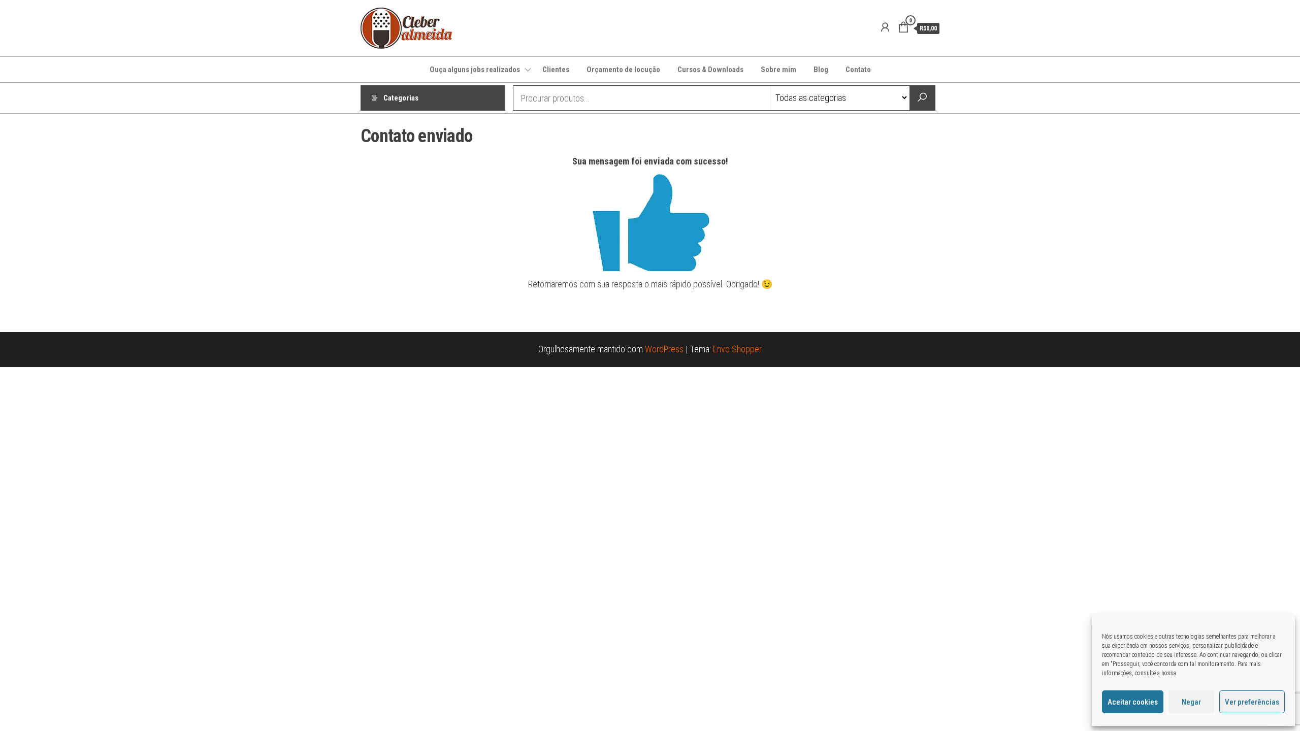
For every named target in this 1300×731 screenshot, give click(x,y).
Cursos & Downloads (710, 69)
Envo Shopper (737, 349)
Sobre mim (778, 69)
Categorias (400, 98)
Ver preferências (1252, 702)
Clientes (555, 69)
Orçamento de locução (623, 69)
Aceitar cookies (1133, 702)
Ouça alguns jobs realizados (475, 69)
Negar (1191, 702)
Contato (858, 69)
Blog (821, 69)
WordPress (664, 349)
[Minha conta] (885, 27)
